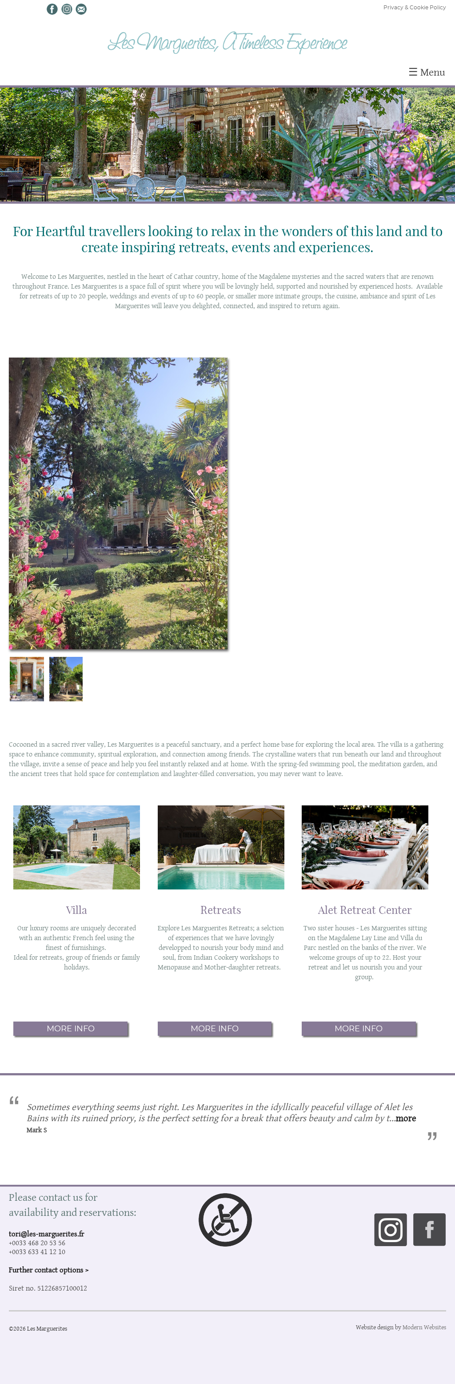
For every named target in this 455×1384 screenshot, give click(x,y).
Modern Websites (424, 1327)
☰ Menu (426, 72)
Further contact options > (48, 1269)
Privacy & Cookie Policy (414, 7)
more (406, 1118)
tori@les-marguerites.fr (46, 1233)
